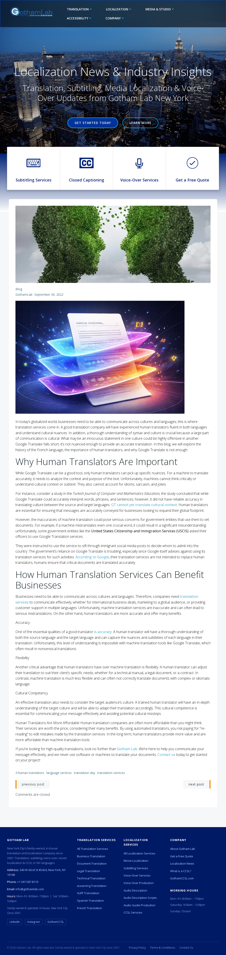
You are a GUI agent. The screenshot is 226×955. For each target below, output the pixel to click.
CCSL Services (133, 912)
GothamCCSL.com (182, 878)
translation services (111, 773)
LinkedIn (14, 922)
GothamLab (23, 294)
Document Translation (92, 863)
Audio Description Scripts (140, 898)
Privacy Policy (137, 947)
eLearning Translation (91, 886)
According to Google (92, 557)
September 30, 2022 (48, 294)
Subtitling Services (136, 868)
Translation (78, 9)
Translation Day (84, 773)
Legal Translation (88, 871)
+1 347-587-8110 (27, 882)
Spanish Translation (90, 901)
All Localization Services (139, 853)
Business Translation (91, 856)
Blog (18, 289)
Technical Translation (91, 878)
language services (59, 773)
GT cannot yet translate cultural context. (144, 504)
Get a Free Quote (181, 856)
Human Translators (31, 773)
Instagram (33, 922)
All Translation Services (92, 849)
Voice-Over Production (139, 883)
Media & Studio (158, 9)
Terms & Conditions (162, 947)
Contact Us (186, 947)
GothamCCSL (55, 922)
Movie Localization (136, 861)
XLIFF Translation (88, 893)
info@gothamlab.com (29, 889)
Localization (117, 9)
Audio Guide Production (139, 905)
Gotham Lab (127, 748)
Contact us (166, 754)
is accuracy (103, 631)
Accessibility (77, 18)
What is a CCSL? (180, 871)
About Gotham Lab (182, 849)
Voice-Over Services (137, 875)
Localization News (182, 863)
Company (113, 18)
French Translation (89, 908)
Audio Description (135, 890)
